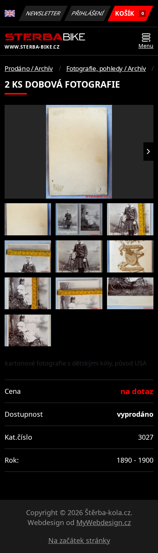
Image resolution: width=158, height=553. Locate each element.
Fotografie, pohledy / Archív (106, 68)
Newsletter (43, 13)
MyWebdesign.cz (103, 522)
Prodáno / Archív (29, 68)
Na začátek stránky (79, 540)
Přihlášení (87, 13)
